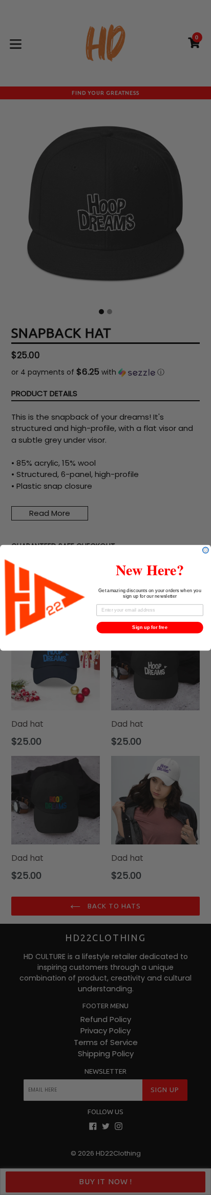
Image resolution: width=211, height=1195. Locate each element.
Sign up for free (149, 626)
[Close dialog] (206, 550)
